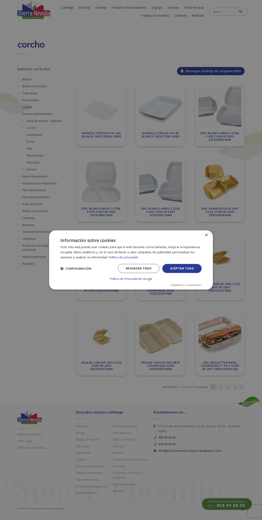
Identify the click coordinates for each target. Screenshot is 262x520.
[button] (75, 268)
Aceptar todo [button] (182, 268)
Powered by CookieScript (186, 285)
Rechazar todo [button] (138, 268)
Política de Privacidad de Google (131, 279)
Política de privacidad (123, 257)
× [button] (206, 235)
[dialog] (131, 260)
